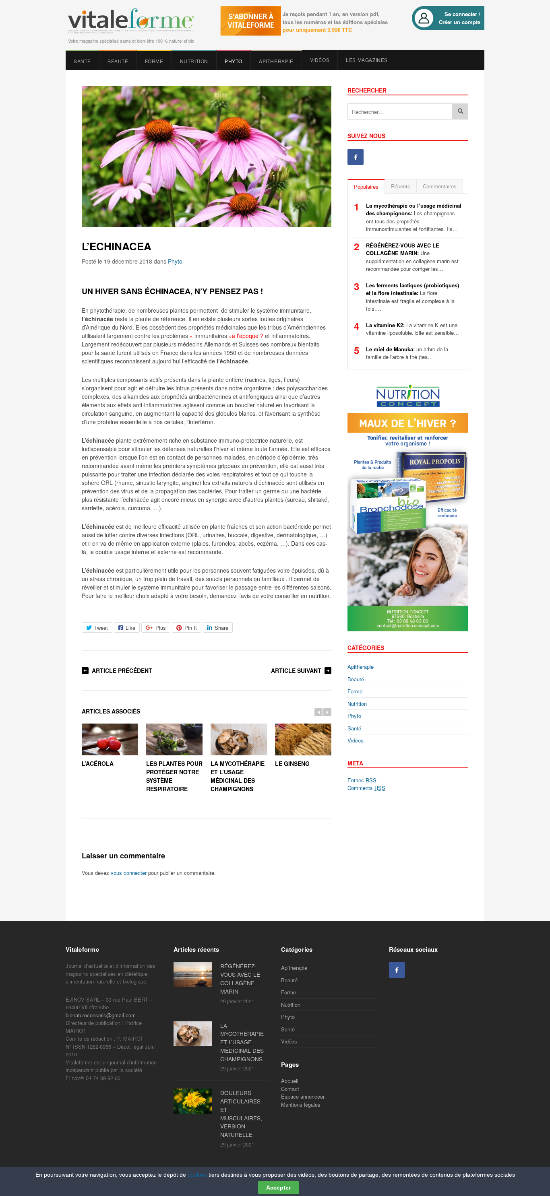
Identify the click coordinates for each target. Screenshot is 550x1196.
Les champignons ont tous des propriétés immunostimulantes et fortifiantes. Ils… (413, 217)
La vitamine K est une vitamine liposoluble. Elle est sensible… (412, 329)
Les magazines (367, 59)
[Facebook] (355, 157)
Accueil (289, 1081)
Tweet (101, 627)
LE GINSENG (292, 763)
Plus (160, 627)
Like (130, 627)
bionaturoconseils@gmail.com (101, 1015)
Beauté (118, 61)
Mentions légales (300, 1104)
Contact (290, 1089)
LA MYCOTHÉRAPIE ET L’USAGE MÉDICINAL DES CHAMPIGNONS (242, 1042)
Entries (361, 780)
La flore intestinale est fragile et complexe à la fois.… (412, 297)
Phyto (233, 61)
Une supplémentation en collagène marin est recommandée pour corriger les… (412, 257)
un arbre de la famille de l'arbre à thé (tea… (407, 353)
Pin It (190, 627)
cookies (197, 1174)
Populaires (366, 186)
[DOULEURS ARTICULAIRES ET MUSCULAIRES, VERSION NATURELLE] (195, 1101)
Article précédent (122, 670)
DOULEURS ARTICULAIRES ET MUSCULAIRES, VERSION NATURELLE (241, 1113)
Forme (154, 61)
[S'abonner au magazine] (249, 24)
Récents (400, 186)
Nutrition (194, 61)
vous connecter (129, 872)
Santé (82, 61)
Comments (366, 788)
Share (221, 627)
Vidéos (320, 59)
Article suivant (296, 670)
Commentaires (440, 186)
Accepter (278, 1187)
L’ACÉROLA (98, 763)
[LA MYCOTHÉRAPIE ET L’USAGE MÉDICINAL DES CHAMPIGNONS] (195, 1033)
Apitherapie (276, 61)
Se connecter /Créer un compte (459, 18)
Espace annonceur (303, 1096)
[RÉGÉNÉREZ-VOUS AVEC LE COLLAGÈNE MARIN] (195, 974)
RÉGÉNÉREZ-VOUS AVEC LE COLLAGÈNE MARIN (240, 978)
